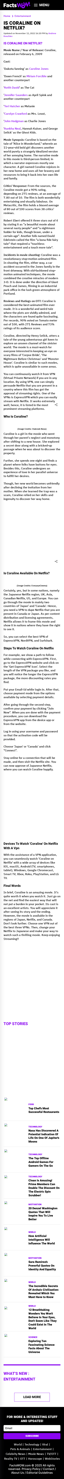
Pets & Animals (20, 1449)
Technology (35, 1127)
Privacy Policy (31, 1469)
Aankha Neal (12, 128)
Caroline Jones (39, 69)
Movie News (36, 1454)
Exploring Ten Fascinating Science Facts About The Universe (41, 1346)
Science (32, 1337)
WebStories (52, 1458)
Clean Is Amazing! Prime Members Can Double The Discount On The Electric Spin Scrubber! (44, 1188)
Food (31, 1104)
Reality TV (10, 1458)
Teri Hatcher (12, 106)
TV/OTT (51, 1454)
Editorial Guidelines (39, 1472)
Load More (32, 1397)
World (32, 1232)
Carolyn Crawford (15, 113)
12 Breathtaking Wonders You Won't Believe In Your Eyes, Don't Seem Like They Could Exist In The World (42, 1319)
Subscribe (32, 1436)
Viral (45, 1444)
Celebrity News (15, 1454)
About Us (17, 1472)
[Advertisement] (32, 536)
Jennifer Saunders (16, 95)
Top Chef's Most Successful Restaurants (43, 1110)
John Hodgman (14, 121)
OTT (22, 1458)
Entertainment (42, 1449)
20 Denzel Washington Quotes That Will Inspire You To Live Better (42, 1214)
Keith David (11, 87)
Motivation (34, 1204)
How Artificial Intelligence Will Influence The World (41, 1239)
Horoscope (35, 1458)
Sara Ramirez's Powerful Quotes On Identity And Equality (42, 1265)
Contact (48, 1469)
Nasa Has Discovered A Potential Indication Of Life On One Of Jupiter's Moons (43, 1136)
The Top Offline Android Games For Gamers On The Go (40, 1162)
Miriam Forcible (36, 76)
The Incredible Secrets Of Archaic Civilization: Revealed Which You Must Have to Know (43, 1291)
